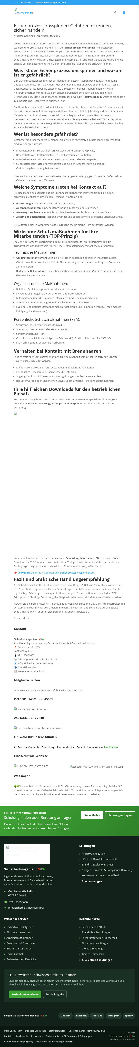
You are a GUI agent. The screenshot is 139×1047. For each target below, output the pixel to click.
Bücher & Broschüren (19, 948)
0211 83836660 (16, 902)
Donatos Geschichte (35, 1030)
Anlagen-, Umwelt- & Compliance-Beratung (107, 870)
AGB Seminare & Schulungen (77, 1036)
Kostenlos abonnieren (25, 994)
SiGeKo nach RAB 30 (94, 927)
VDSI (16, 690)
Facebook (81, 1015)
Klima (56, 35)
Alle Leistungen (92, 881)
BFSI (22, 690)
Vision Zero (39, 690)
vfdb (55, 690)
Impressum (37, 1036)
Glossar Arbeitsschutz (19, 932)
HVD (80, 690)
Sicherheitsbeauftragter (95, 943)
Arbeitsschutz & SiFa (93, 853)
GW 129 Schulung (92, 948)
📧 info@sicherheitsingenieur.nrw (33, 663)
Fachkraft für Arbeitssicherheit (99, 937)
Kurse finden (92, 815)
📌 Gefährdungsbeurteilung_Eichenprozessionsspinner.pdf (54, 572)
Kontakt (8, 1036)
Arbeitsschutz (44, 35)
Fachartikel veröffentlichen (21, 959)
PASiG (62, 690)
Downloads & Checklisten (21, 943)
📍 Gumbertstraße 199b (27, 647)
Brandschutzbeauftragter (96, 932)
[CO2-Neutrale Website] (31, 766)
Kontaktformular (25, 667)
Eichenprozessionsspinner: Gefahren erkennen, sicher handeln (63, 28)
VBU (49, 690)
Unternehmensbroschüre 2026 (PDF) (87, 1030)
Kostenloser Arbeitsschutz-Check (101, 875)
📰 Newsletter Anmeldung (29, 671)
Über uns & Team (13, 1030)
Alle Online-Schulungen (97, 960)
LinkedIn (65, 1015)
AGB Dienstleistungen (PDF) (18, 1041)
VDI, (75, 690)
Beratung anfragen (120, 815)
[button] (124, 14)
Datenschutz (52, 1036)
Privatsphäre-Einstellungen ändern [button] (54, 1041)
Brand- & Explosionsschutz (97, 864)
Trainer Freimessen (93, 954)
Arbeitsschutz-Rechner (19, 937)
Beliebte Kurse (89, 919)
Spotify (129, 1015)
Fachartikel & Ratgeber (19, 927)
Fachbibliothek (15, 954)
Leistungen (87, 845)
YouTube (97, 1015)
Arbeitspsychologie (24, 35)
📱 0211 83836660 (24, 655)
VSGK (29, 690)
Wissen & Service (16, 919)
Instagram (113, 1015)
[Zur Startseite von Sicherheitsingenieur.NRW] (39, 854)
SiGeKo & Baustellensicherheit (99, 859)
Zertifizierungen (57, 1030)
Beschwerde (21, 1036)
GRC (69, 690)
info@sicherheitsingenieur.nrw (24, 907)
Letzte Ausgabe (55, 994)
